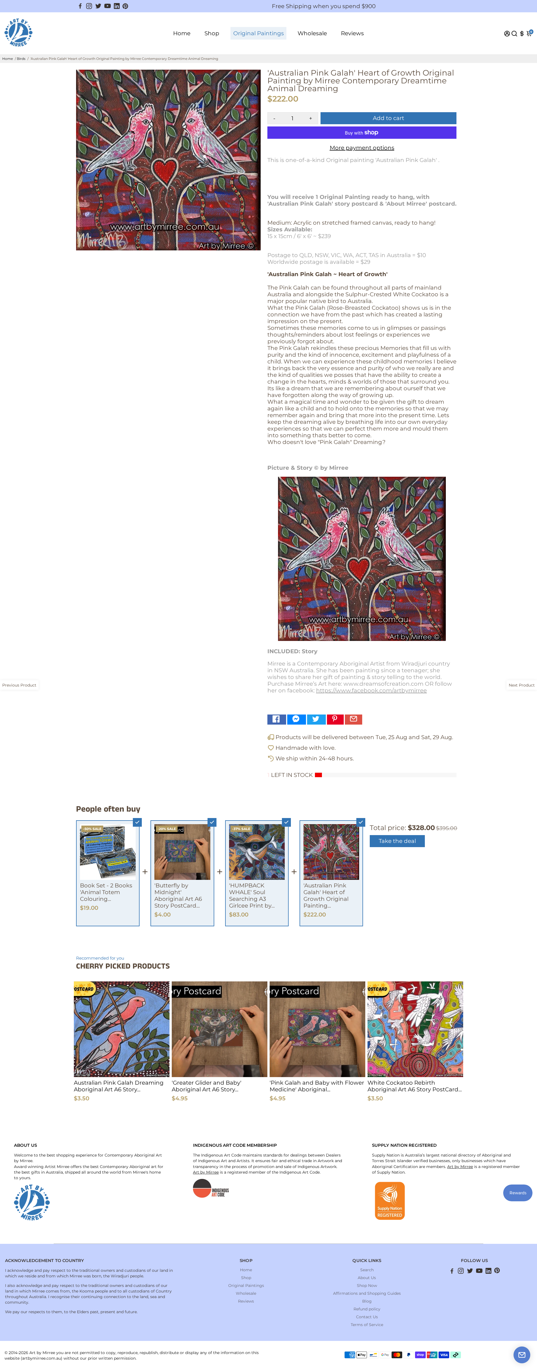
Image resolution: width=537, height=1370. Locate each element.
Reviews (352, 33)
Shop (211, 33)
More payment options (362, 147)
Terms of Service (367, 1324)
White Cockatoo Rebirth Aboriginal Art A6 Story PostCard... (415, 1086)
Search (367, 1270)
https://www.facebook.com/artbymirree (371, 690)
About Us (367, 1277)
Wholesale (312, 33)
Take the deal (397, 841)
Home (181, 33)
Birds (21, 59)
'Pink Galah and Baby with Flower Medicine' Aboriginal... (317, 1086)
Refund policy (367, 1309)
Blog (367, 1301)
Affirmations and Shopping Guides (367, 1293)
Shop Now (367, 1285)
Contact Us (367, 1317)
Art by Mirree (206, 1172)
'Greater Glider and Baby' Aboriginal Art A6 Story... (206, 1086)
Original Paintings (258, 33)
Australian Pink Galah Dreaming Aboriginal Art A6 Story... (119, 1086)
